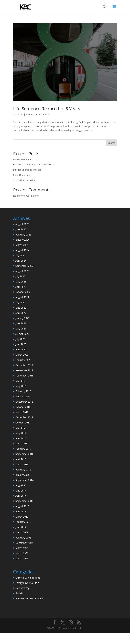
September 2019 (24, 375)
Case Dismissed (21, 175)
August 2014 (22, 485)
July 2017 (20, 427)
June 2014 (20, 490)
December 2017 (24, 417)
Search (111, 142)
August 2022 (22, 297)
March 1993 (21, 558)
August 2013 (22, 506)
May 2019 (20, 386)
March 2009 (21, 532)
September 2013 (24, 501)
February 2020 (23, 360)
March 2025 (21, 245)
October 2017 (22, 422)
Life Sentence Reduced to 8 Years (46, 109)
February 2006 (23, 537)
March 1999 (21, 548)
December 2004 (24, 542)
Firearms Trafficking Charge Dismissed (34, 164)
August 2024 (22, 250)
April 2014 (20, 495)
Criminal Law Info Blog (27, 577)
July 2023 (20, 276)
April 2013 (20, 511)
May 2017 (20, 433)
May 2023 (20, 281)
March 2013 (21, 516)
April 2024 (20, 260)
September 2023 (24, 265)
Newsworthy (22, 588)
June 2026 (20, 229)
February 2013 (23, 521)
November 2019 (24, 370)
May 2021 (20, 328)
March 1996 (21, 553)
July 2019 (20, 380)
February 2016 (23, 469)
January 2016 (22, 474)
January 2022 (22, 318)
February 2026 (23, 234)
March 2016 (21, 464)
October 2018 (22, 407)
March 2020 (21, 354)
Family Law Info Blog (27, 582)
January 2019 (22, 396)
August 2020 (22, 333)
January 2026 (22, 239)
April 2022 (20, 313)
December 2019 (24, 365)
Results (47, 114)
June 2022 (20, 307)
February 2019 (23, 391)
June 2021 (20, 323)
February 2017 (23, 448)
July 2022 (20, 302)
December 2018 (24, 401)
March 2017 (21, 443)
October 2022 (22, 292)
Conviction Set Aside (24, 180)
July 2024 (20, 255)
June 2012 (20, 527)
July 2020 (20, 339)
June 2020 (20, 344)
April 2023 (20, 286)
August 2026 (22, 224)
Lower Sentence (22, 159)
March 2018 (21, 412)
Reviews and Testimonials (29, 598)
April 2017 (20, 438)
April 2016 (20, 459)
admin (19, 114)
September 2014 (24, 480)
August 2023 (22, 271)
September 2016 (24, 454)
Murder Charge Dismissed (27, 169)
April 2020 (20, 349)
